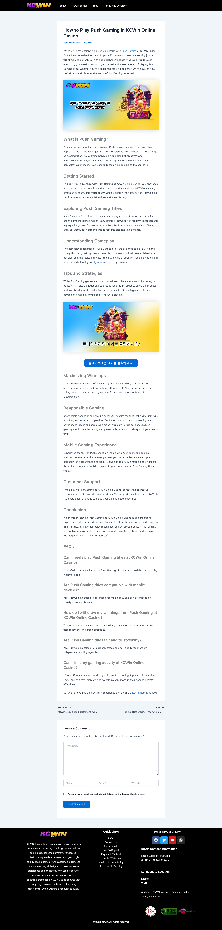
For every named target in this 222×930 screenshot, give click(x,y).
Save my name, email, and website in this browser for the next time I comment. (107, 794)
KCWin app (138, 692)
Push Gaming (129, 50)
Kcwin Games (79, 5)
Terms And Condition (115, 5)
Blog (95, 5)
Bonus (63, 5)
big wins (97, 262)
